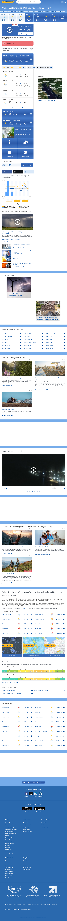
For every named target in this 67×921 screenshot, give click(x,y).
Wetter (7, 820)
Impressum (54, 904)
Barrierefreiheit (15, 909)
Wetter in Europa (9, 871)
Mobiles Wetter (45, 820)
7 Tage (27, 11)
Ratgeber (25, 858)
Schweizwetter (8, 865)
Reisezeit (54, 11)
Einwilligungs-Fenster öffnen (33, 904)
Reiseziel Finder (26, 865)
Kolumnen (7, 825)
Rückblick (61, 11)
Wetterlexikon (8, 875)
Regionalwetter (8, 869)
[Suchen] (38, 2)
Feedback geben (31, 30)
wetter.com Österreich (10, 833)
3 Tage (13, 11)
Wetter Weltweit (9, 873)
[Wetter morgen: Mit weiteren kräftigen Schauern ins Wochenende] (17, 221)
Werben (7, 835)
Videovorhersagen (9, 823)
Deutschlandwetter (9, 863)
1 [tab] (27, 491)
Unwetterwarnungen (10, 827)
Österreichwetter (9, 867)
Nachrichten (8, 860)
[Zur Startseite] (8, 1)
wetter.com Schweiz (9, 831)
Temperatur (26, 827)
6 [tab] (39, 491)
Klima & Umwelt (27, 869)
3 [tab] (32, 491)
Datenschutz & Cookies (19, 904)
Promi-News (8, 877)
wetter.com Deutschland (11, 829)
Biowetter (25, 860)
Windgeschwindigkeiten (28, 825)
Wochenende (20, 11)
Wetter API (7, 840)
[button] (18, 59)
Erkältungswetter (27, 867)
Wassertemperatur (27, 831)
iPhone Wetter (44, 823)
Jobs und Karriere (8, 904)
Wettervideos (9, 858)
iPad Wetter (43, 825)
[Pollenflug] (62, 2)
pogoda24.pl (8, 851)
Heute (2, 11)
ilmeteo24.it (8, 849)
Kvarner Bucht (25, 608)
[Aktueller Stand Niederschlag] (50, 88)
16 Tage (33, 11)
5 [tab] (37, 491)
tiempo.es (7, 845)
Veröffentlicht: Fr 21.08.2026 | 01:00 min (11, 239)
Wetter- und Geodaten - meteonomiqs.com (10, 842)
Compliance (7, 909)
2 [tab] (30, 491)
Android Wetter (44, 827)
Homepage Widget (9, 837)
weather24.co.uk (9, 854)
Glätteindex (26, 863)
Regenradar (40, 11)
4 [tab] (35, 491)
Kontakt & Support (45, 904)
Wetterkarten (27, 820)
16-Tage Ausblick (63, 17)
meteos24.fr (8, 847)
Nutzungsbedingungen (26, 909)
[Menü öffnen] (65, 2)
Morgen (8, 11)
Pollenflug (47, 11)
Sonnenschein (26, 829)
